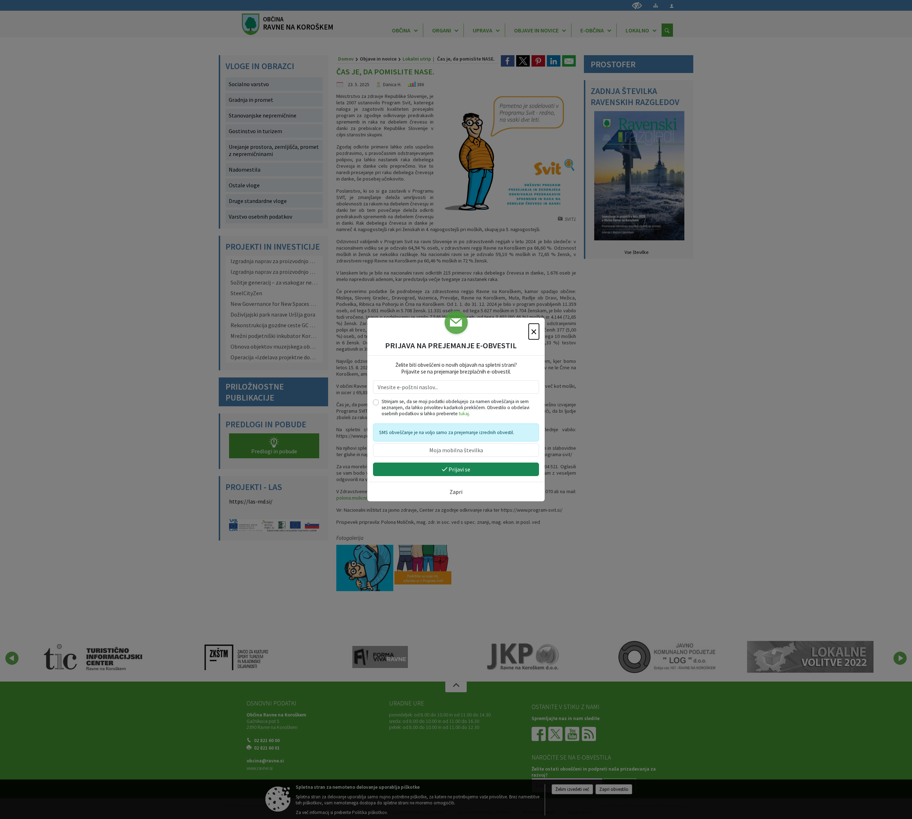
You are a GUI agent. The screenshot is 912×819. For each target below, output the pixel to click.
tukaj (464, 414)
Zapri (456, 491)
